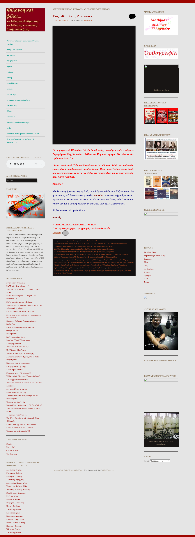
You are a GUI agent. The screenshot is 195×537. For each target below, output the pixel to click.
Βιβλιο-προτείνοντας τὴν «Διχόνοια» (19, 302)
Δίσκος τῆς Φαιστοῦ (13, 344)
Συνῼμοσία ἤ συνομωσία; (15, 283)
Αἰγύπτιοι (71, 246)
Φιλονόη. (57, 217)
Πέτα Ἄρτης (114, 265)
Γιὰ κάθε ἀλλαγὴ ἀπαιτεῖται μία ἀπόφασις (21, 424)
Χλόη (146, 279)
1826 (83, 243)
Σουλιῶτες (79, 270)
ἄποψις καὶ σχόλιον (14, 49)
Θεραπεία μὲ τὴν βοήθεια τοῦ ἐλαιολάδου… (24, 134)
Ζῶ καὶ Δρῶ (11, 94)
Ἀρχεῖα (146, 461)
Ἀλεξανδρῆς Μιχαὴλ (13, 470)
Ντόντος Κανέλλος (13, 506)
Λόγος (9, 111)
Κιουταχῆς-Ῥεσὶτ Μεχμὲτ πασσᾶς (81, 254)
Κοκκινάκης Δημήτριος (14, 516)
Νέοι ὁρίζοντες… (12, 334)
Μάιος (103, 257)
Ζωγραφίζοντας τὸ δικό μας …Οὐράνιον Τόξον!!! (24, 405)
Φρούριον (147, 275)
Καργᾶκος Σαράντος (13, 513)
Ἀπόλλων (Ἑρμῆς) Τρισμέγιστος (18, 340)
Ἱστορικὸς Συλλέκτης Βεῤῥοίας (18, 490)
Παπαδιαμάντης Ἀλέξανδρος (100, 265)
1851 (96, 243)
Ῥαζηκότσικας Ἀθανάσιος (68, 268)
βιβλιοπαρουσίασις (72, 249)
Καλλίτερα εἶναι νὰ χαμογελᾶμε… (18, 363)
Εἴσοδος (9, 444)
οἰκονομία (11, 117)
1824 (79, 243)
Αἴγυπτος (78, 246)
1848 (87, 243)
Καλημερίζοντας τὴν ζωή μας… (18, 366)
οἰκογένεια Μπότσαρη (107, 262)
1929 (108, 243)
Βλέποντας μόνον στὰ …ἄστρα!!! (18, 373)
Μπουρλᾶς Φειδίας (13, 500)
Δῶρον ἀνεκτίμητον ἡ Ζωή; (16, 392)
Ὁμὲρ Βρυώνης (66, 265)
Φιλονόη (88, 21)
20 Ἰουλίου (115, 243)
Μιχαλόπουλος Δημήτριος (15, 493)
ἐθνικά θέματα (12, 83)
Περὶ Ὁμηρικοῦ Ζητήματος (16, 350)
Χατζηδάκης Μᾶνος (13, 509)
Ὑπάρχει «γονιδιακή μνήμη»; (16, 402)
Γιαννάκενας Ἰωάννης (14, 473)
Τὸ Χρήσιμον (149, 269)
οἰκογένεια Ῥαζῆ (120, 262)
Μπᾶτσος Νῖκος (12, 496)
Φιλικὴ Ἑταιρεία (67, 273)
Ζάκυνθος (95, 249)
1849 (91, 243)
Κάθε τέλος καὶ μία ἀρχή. (15, 337)
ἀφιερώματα (12, 61)
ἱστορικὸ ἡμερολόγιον (98, 251)
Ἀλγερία (84, 246)
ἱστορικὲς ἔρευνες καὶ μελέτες (18, 100)
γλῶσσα (10, 72)
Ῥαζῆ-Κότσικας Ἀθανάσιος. (73, 16)
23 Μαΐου (122, 243)
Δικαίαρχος (148, 259)
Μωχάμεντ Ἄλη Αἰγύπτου (67, 262)
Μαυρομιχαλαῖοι (68, 260)
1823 (75, 243)
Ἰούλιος (87, 251)
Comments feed (12, 451)
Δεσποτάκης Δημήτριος (14, 480)
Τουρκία (114, 270)
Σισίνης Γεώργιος (70, 270)
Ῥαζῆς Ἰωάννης (111, 268)
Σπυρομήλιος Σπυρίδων (92, 270)
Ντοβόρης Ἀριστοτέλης (15, 503)
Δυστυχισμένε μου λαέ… (15, 370)
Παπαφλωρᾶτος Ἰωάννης (15, 523)
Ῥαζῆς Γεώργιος (100, 268)
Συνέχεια (60, 233)
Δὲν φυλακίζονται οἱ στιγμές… (17, 389)
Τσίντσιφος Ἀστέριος (14, 529)
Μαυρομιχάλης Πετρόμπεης (83, 260)
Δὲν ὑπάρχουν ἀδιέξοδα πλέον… (18, 380)
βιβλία (9, 66)
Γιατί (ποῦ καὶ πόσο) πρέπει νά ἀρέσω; (20, 312)
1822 (71, 243)
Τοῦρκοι (120, 270)
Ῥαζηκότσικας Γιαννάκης (86, 268)
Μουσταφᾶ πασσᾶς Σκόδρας (110, 260)
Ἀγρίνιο (65, 246)
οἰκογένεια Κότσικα (93, 262)
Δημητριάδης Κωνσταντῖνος (16, 483)
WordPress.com (108, 470)
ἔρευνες (9, 89)
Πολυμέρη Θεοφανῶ (13, 526)
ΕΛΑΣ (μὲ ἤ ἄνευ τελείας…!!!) (17, 286)
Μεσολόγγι (96, 260)
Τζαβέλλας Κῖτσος (106, 270)
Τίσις (146, 265)
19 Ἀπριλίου (102, 243)
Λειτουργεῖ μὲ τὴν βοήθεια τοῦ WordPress (67, 470)
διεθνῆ (9, 78)
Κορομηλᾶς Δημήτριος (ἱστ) (78, 257)
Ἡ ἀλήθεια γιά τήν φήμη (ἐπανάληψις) (20, 353)
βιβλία (63, 249)
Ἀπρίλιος (105, 246)
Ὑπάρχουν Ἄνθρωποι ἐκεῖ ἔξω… (18, 347)
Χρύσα (146, 282)
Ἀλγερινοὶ (90, 246)
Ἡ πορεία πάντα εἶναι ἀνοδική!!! (18, 431)
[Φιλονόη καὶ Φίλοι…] (25, 32)
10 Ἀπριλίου (90, 241)
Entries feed (10, 447)
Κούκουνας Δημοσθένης (15, 519)
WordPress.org (11, 454)
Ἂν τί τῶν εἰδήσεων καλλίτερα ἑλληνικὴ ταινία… (23, 42)
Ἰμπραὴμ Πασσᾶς (79, 251)
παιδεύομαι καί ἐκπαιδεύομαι (18, 122)
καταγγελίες (11, 106)
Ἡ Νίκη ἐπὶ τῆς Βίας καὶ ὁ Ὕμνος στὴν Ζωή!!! (23, 376)
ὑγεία (9, 128)
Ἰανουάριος (69, 251)
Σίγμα (146, 262)
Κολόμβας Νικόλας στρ (113, 254)
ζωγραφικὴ (102, 249)
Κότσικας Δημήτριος (94, 257)
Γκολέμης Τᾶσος (150, 252)
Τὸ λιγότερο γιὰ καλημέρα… (16, 415)
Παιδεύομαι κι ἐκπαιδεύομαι (80, 265)
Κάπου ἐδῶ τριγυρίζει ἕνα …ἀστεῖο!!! (20, 428)
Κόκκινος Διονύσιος (98, 254)
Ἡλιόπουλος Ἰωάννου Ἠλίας (16, 486)
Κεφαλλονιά (65, 254)
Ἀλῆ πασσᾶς (98, 246)
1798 (63, 243)
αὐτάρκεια (11, 55)
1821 (67, 243)
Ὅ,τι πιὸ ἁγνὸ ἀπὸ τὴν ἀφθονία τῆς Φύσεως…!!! (20, 140)
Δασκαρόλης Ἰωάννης (14, 476)
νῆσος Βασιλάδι (81, 262)
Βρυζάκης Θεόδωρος (85, 249)
